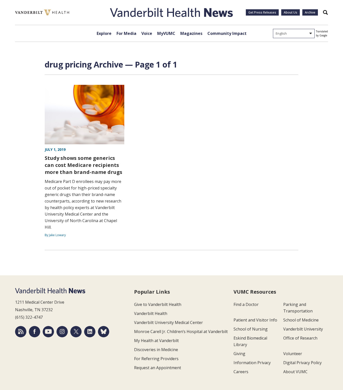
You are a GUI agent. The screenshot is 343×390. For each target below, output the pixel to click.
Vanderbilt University (303, 329)
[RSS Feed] (20, 331)
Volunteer (292, 353)
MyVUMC (166, 33)
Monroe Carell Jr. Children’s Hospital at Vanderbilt (181, 331)
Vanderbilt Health (150, 313)
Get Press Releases (262, 12)
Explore (104, 33)
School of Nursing (251, 329)
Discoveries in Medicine (156, 349)
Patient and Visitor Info (255, 320)
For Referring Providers (156, 358)
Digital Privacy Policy (302, 362)
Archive (310, 12)
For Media (126, 33)
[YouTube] (48, 331)
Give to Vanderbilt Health (157, 304)
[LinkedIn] (89, 331)
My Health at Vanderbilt (156, 340)
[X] (76, 331)
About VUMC (295, 371)
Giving (239, 353)
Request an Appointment (157, 367)
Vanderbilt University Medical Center (168, 322)
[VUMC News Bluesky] (103, 331)
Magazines (191, 33)
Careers (241, 371)
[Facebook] (34, 331)
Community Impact (227, 33)
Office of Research (300, 338)
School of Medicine (301, 320)
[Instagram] (62, 331)
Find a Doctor (246, 304)
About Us (290, 12)
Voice (146, 33)
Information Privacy (252, 362)
